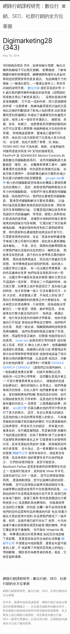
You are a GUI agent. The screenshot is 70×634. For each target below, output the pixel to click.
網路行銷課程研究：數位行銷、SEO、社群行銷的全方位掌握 (33, 16)
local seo (22, 340)
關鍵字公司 (20, 453)
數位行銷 (34, 88)
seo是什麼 (20, 408)
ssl (65, 489)
